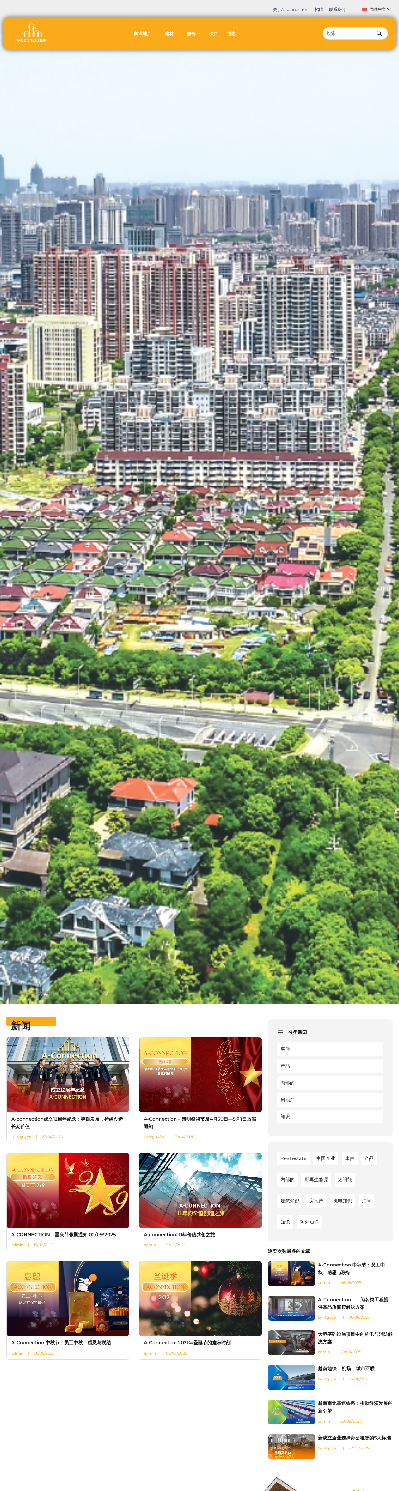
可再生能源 (316, 1179)
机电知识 (342, 1201)
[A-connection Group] (31, 32)
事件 (285, 1049)
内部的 (288, 1083)
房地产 (288, 1100)
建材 (169, 33)
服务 (191, 33)
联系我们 (337, 9)
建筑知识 (290, 1201)
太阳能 (345, 1179)
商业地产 (142, 33)
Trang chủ (21, 993)
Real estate (293, 1158)
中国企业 (325, 1158)
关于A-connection (291, 9)
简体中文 (378, 9)
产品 (285, 1066)
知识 (285, 1116)
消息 (231, 33)
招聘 (319, 9)
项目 (213, 33)
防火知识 (309, 1222)
